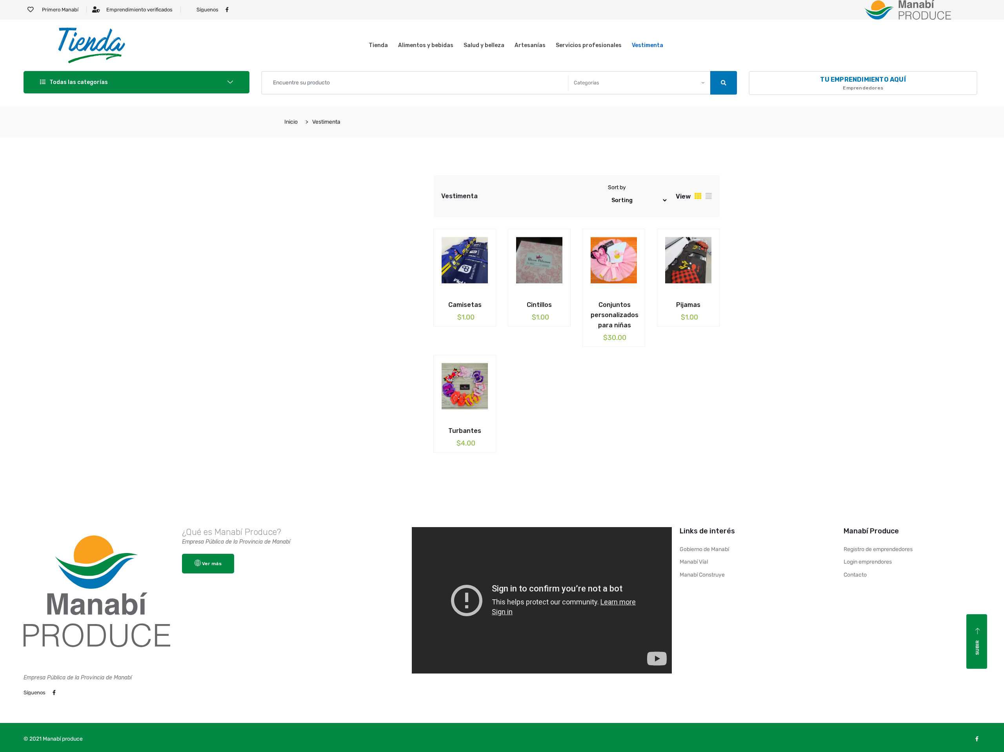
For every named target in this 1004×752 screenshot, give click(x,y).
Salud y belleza (484, 45)
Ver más (212, 563)
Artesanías (530, 45)
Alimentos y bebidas (425, 45)
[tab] (698, 196)
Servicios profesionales (589, 45)
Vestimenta (647, 45)
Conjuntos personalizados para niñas (614, 315)
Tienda (378, 45)
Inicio (291, 122)
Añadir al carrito (459, 303)
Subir (977, 648)
